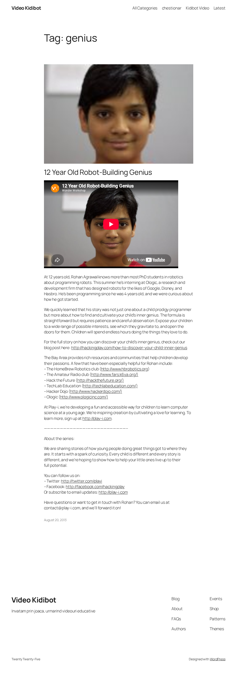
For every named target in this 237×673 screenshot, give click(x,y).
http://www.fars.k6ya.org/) (114, 374)
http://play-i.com (96, 418)
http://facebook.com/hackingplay (95, 486)
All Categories (145, 8)
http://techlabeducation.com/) (110, 385)
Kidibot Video (197, 8)
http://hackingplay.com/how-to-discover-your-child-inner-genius (129, 347)
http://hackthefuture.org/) (100, 380)
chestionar (171, 8)
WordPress (217, 659)
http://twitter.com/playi (81, 481)
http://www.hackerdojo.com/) (96, 391)
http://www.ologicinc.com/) (84, 396)
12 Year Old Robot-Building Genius (98, 172)
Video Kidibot (26, 8)
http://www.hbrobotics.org (124, 369)
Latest (219, 8)
